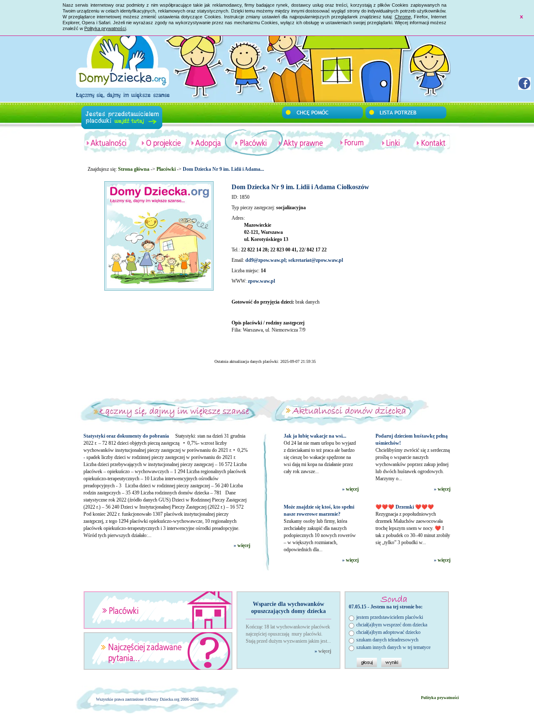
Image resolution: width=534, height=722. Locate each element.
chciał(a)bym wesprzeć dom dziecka (391, 625)
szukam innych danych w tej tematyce (393, 647)
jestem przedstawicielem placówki (389, 617)
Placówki (166, 169)
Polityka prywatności (105, 28)
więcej (243, 545)
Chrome (403, 16)
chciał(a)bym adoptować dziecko (388, 632)
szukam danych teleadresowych (387, 640)
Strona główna (133, 169)
